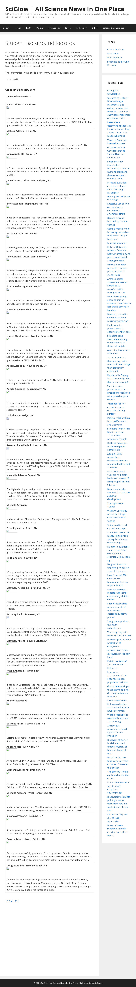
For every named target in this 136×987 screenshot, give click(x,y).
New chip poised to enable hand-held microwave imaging (117, 317)
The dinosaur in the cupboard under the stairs (118, 775)
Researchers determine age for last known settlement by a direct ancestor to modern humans (119, 129)
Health (18, 27)
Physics (39, 27)
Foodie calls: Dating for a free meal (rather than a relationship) (118, 378)
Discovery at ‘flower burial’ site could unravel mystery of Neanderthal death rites (117, 746)
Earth (28, 27)
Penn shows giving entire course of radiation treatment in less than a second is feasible (119, 303)
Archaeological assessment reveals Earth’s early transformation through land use (117, 285)
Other (94, 27)
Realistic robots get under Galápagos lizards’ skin (117, 446)
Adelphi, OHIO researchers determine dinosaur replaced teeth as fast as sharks (118, 460)
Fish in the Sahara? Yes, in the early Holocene (117, 665)
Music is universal (116, 242)
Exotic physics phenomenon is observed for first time (119, 328)
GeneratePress (95, 983)
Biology (6, 27)
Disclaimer (113, 53)
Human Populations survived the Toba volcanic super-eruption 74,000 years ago (118, 553)
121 (17, 901)
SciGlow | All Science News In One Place (64, 9)
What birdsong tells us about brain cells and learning (117, 718)
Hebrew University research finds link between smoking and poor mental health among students (118, 253)
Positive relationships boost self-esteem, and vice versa (118, 421)
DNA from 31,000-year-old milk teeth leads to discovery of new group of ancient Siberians (118, 478)
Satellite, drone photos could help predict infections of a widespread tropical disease (118, 392)
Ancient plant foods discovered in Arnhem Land (118, 654)
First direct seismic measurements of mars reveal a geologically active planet (117, 610)
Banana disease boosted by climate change (117, 221)
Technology (81, 27)
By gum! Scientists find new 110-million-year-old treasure (118, 568)
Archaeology (54, 27)
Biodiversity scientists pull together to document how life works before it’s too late (118, 803)
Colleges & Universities (113, 27)
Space (68, 27)
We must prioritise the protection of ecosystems (119, 643)
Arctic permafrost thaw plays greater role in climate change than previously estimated (118, 364)
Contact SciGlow (115, 49)
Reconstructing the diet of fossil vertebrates (117, 818)
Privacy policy (114, 57)
